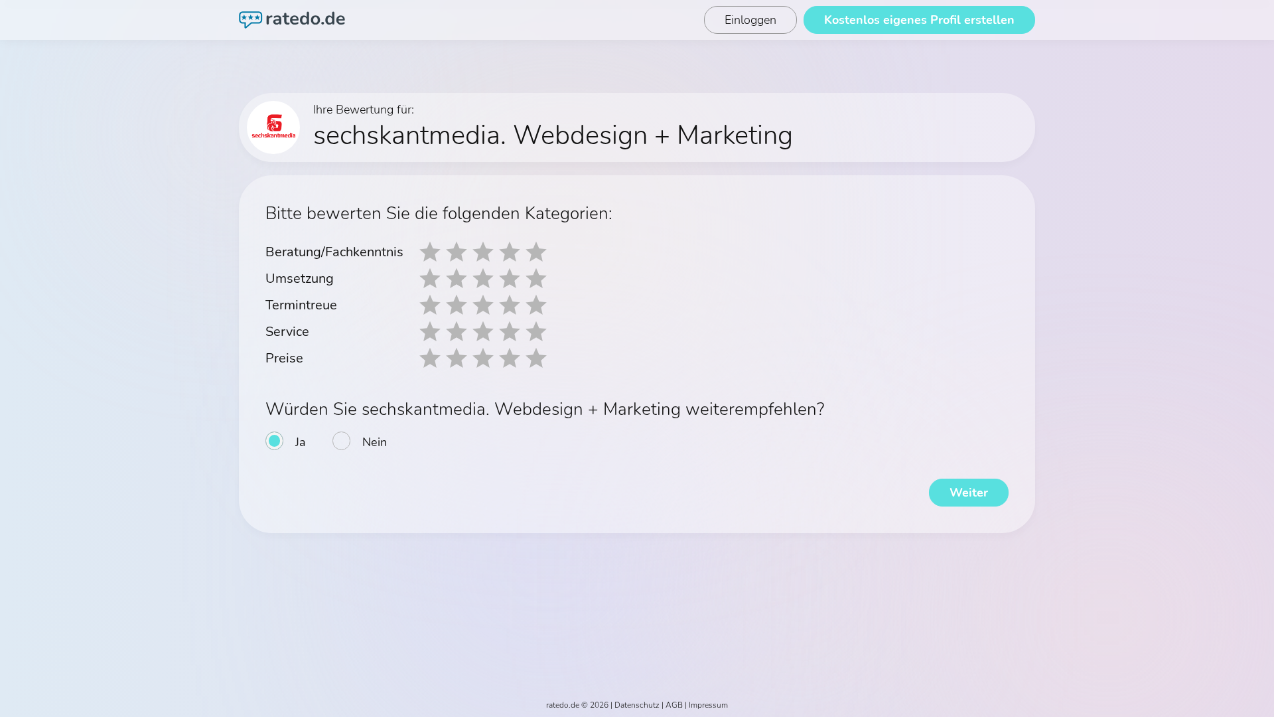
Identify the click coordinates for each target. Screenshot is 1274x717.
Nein (374, 442)
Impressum (708, 705)
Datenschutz (637, 705)
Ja (300, 442)
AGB (674, 705)
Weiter (969, 493)
